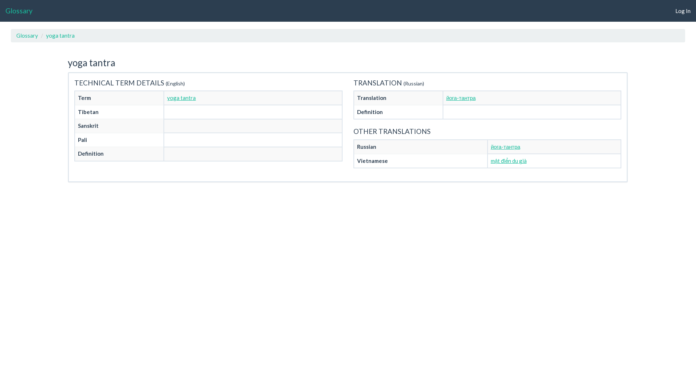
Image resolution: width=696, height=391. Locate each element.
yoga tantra (60, 35)
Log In (683, 11)
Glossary (19, 11)
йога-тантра (461, 97)
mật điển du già (509, 160)
